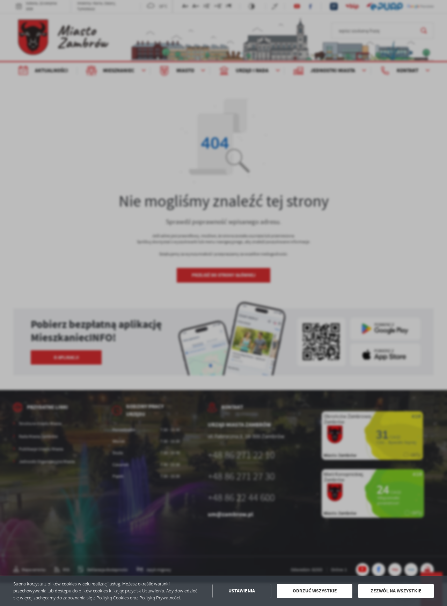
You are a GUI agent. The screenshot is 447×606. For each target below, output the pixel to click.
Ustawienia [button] (241, 591)
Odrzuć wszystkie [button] (315, 591)
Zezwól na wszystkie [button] (396, 591)
